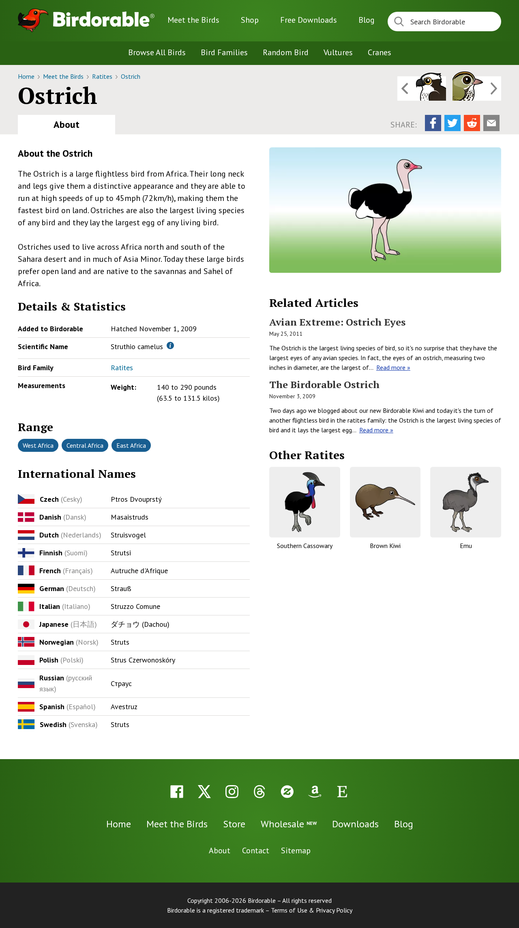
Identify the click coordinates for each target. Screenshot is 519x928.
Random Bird (286, 52)
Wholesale (289, 824)
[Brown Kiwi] (385, 502)
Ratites (103, 76)
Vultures (338, 52)
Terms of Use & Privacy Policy (311, 910)
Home (27, 76)
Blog (366, 20)
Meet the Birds (193, 20)
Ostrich (130, 76)
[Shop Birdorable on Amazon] (314, 791)
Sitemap (296, 850)
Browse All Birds (157, 52)
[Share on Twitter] (452, 123)
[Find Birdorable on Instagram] (231, 791)
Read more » (393, 367)
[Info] (170, 345)
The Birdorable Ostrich (324, 384)
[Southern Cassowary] (304, 502)
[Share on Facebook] (433, 123)
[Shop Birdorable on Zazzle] (287, 791)
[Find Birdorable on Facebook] (176, 791)
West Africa (38, 445)
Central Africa (84, 445)
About (66, 124)
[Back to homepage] (103, 19)
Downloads (308, 20)
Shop (250, 20)
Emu (466, 546)
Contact (255, 850)
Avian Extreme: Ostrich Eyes (337, 321)
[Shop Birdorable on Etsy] (342, 791)
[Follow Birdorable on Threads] (259, 791)
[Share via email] (491, 123)
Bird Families (224, 52)
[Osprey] (421, 88)
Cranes (379, 52)
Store (234, 824)
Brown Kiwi (385, 546)
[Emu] (465, 502)
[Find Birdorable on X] (204, 791)
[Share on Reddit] (472, 123)
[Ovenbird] (477, 88)
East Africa (131, 445)
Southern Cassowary (304, 546)
